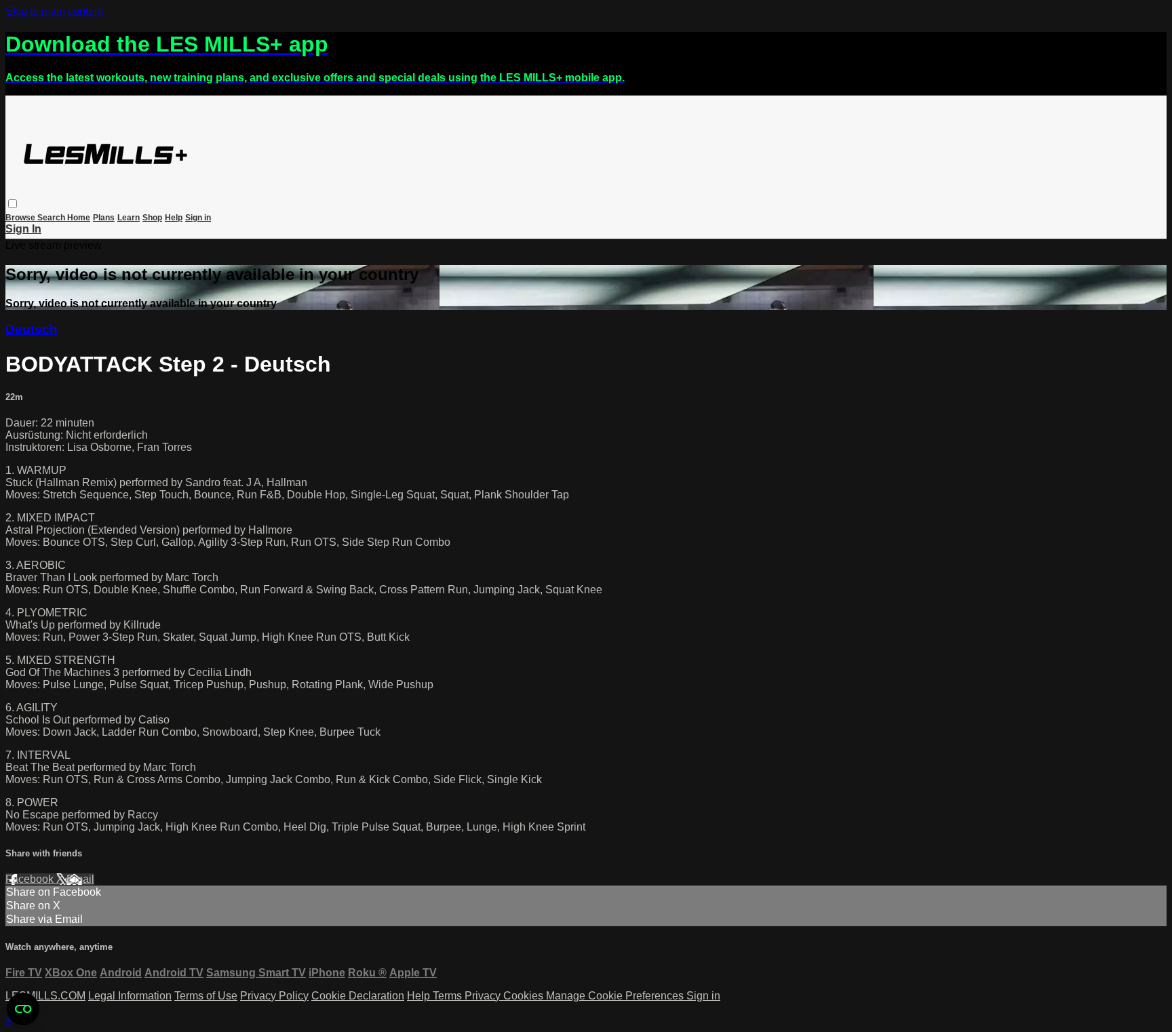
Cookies (524, 995)
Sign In (23, 229)
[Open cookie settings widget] (23, 1009)
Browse (21, 217)
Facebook (30, 879)
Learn (128, 217)
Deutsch (31, 329)
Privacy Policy (274, 995)
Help (173, 217)
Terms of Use (205, 995)
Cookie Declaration (357, 995)
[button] (12, 203)
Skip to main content (54, 11)
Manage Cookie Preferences (616, 995)
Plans (104, 217)
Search (52, 217)
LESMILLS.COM (45, 995)
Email (80, 879)
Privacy (484, 995)
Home (78, 217)
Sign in (198, 217)
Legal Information (130, 995)
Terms (449, 995)
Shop (152, 217)
